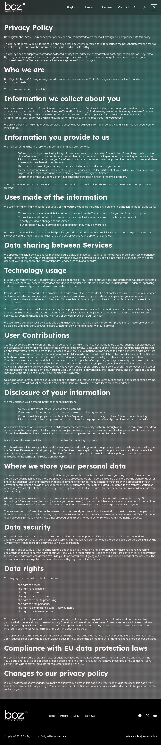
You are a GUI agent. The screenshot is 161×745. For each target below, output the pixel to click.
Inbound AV (59, 736)
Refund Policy (149, 736)
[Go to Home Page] (14, 7)
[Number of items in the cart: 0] (135, 7)
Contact (123, 7)
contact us (67, 619)
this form (46, 89)
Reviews (107, 7)
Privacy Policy (133, 736)
